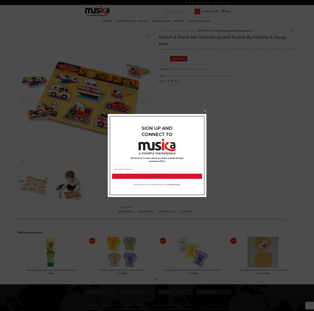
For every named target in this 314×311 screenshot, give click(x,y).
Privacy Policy (174, 184)
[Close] (205, 111)
